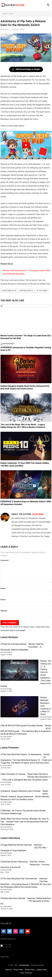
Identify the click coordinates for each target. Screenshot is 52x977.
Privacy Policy (18, 970)
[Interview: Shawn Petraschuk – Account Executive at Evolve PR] (14, 861)
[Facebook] (4, 931)
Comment (5, 560)
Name (3, 588)
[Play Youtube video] (26, 145)
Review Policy (30, 970)
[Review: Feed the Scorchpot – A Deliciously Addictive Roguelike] (14, 644)
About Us (8, 970)
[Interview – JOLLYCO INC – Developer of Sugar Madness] (16, 845)
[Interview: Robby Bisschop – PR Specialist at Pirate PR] (13, 898)
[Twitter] (10, 931)
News (11, 14)
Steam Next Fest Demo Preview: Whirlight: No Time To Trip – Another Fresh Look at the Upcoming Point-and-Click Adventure (25, 822)
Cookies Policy (41, 970)
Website (4, 611)
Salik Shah (5, 29)
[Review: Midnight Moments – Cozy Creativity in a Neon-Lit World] (19, 707)
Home (4, 14)
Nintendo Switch (26, 291)
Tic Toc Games (41, 291)
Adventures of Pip (9, 291)
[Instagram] (15, 931)
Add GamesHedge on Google (28, 69)
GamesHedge (24, 965)
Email (3, 600)
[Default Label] (22, 931)
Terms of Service (26, 973)
